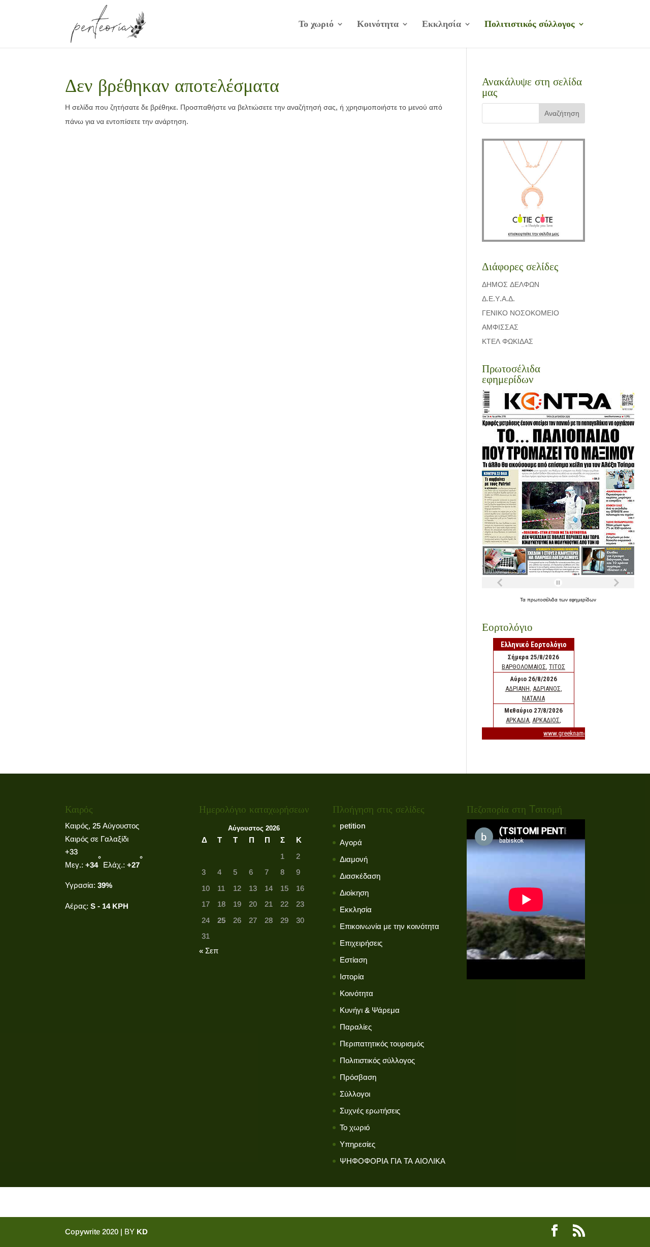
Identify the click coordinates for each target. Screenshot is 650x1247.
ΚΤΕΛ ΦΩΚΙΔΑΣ (507, 341)
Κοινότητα (378, 24)
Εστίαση (353, 959)
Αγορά (351, 842)
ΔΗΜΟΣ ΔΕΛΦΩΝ (510, 284)
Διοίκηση (354, 892)
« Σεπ (208, 950)
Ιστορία (352, 976)
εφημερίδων (582, 599)
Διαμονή (354, 859)
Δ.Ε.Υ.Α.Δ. (498, 299)
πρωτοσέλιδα (543, 599)
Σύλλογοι (355, 1094)
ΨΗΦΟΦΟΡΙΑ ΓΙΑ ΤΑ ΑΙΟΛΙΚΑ (392, 1161)
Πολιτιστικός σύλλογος (529, 24)
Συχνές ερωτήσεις (370, 1110)
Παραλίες (356, 1026)
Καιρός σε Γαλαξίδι (96, 839)
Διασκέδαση (360, 876)
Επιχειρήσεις (361, 943)
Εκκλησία (441, 24)
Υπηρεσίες (357, 1144)
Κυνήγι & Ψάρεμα (370, 1010)
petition (353, 825)
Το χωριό (316, 24)
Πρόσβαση (358, 1077)
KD (142, 1231)
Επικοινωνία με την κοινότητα (389, 926)
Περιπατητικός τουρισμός (382, 1043)
